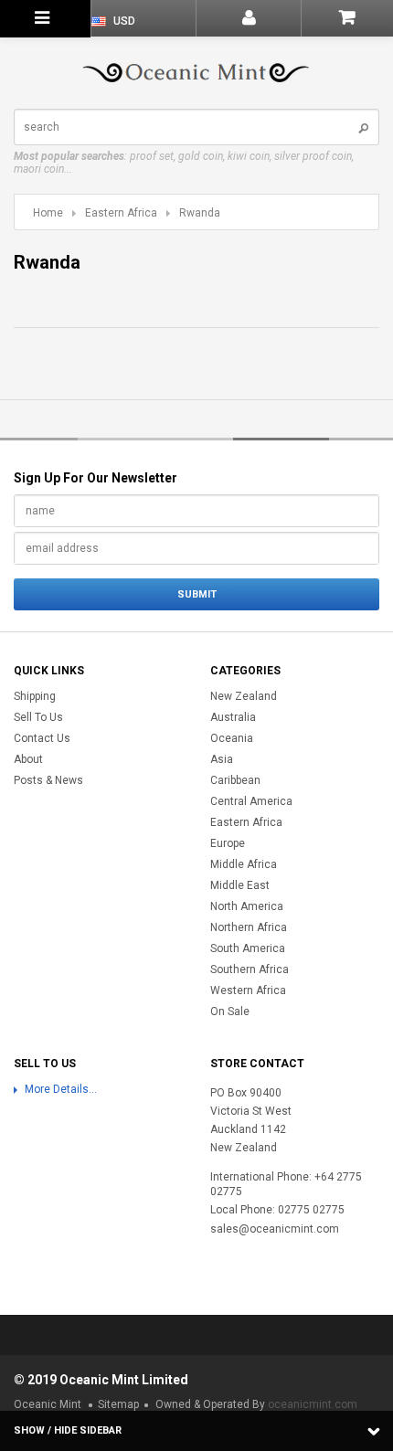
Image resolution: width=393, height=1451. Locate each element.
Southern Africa (249, 969)
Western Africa (248, 990)
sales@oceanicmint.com (274, 1229)
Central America (251, 801)
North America (246, 906)
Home (48, 213)
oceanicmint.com (312, 1404)
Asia (221, 759)
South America (247, 948)
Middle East (240, 885)
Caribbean (235, 780)
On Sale (230, 1011)
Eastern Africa (121, 213)
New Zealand (243, 696)
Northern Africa (248, 927)
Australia (233, 717)
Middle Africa (243, 864)
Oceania (231, 738)
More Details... (61, 1089)
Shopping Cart (347, 18)
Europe (227, 843)
